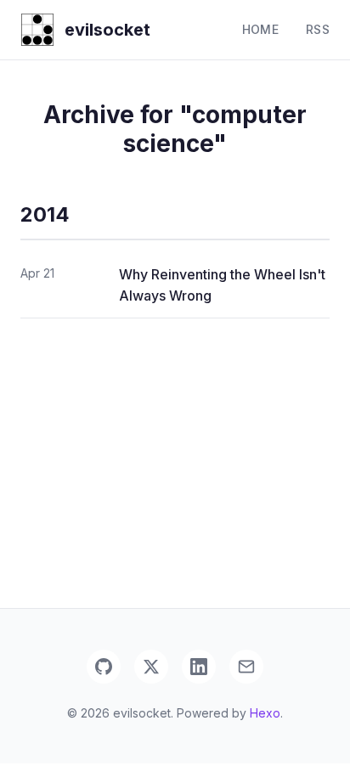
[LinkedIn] (199, 667)
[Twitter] (151, 667)
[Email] (246, 667)
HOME (260, 29)
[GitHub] (104, 667)
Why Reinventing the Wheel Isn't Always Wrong (222, 285)
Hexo (265, 713)
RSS (318, 29)
